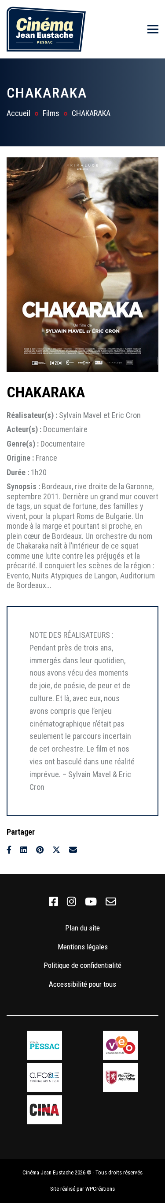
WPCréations (100, 1188)
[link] (53, 902)
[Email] (73, 849)
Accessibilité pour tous (82, 984)
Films (51, 113)
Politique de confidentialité (82, 965)
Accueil (18, 113)
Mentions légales (83, 946)
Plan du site (82, 927)
